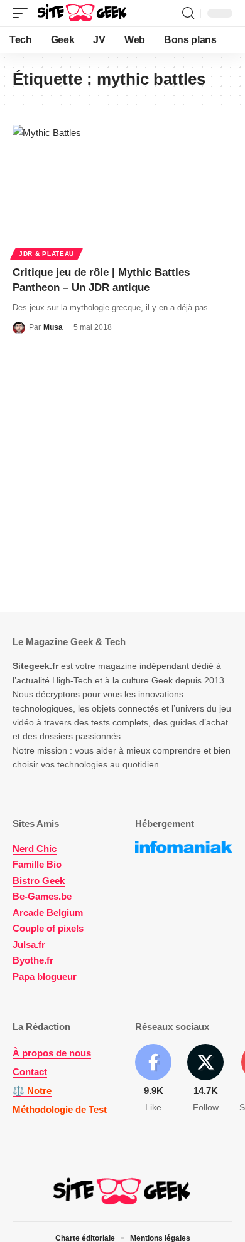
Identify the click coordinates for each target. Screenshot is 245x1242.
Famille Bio (37, 864)
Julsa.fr (29, 944)
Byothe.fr (33, 960)
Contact (30, 1071)
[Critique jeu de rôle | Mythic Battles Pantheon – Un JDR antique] (122, 190)
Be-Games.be (42, 896)
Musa (53, 327)
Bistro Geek (39, 880)
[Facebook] (153, 1079)
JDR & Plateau (46, 253)
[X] (205, 1079)
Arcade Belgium (48, 912)
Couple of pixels (48, 928)
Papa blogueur (45, 976)
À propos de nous (52, 1053)
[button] (23, 13)
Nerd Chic (35, 848)
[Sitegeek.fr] (83, 13)
